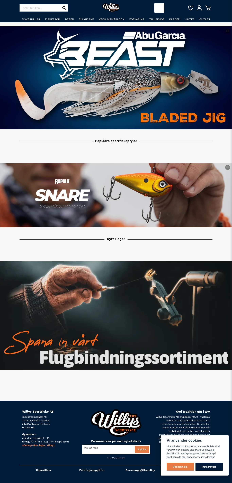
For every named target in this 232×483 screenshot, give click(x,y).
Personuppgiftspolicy (140, 470)
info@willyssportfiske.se (36, 424)
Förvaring (136, 19)
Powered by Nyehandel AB (116, 458)
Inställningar (209, 466)
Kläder (174, 19)
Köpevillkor (43, 470)
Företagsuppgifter (92, 470)
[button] (227, 30)
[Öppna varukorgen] (208, 8)
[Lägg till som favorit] (190, 8)
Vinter (189, 19)
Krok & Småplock (111, 19)
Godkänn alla (180, 466)
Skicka (142, 449)
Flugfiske (86, 19)
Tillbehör (156, 19)
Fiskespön (52, 19)
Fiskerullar (31, 19)
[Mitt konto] (199, 8)
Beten (69, 19)
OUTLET (204, 19)
